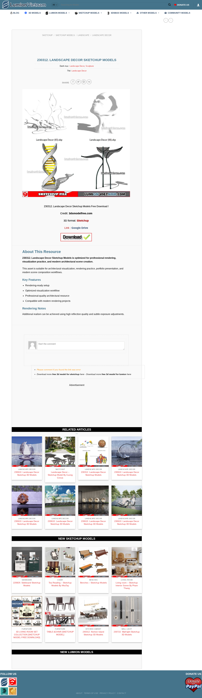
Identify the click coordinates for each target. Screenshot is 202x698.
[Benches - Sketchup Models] (93, 562)
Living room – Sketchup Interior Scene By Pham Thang (127, 585)
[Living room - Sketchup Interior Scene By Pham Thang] (126, 562)
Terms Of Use (91, 693)
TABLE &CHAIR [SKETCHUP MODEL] (60, 633)
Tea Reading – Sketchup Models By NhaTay (60, 584)
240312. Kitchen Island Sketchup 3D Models (93, 633)
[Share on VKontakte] (89, 81)
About (79, 693)
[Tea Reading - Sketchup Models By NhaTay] (60, 562)
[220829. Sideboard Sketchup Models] (27, 562)
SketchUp (47, 35)
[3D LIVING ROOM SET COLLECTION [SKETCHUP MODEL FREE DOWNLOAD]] (27, 611)
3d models (35, 13)
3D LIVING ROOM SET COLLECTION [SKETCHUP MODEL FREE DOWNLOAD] (26, 634)
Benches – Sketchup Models (93, 582)
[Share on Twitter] (78, 81)
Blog (16, 13)
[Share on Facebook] (73, 81)
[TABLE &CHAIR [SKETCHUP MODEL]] (60, 611)
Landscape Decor (101, 35)
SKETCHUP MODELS (89, 13)
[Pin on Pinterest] (83, 81)
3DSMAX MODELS (120, 13)
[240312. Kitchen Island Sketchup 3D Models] (93, 611)
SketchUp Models (65, 35)
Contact (121, 693)
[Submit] (169, 4)
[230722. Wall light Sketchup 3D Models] (126, 611)
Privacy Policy (108, 693)
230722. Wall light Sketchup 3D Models (127, 633)
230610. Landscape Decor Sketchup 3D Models (26, 473)
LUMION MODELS (58, 13)
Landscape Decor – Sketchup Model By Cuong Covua (60, 475)
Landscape (83, 35)
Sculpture (90, 66)
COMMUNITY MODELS (179, 13)
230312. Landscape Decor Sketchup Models (93, 473)
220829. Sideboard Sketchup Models (26, 584)
